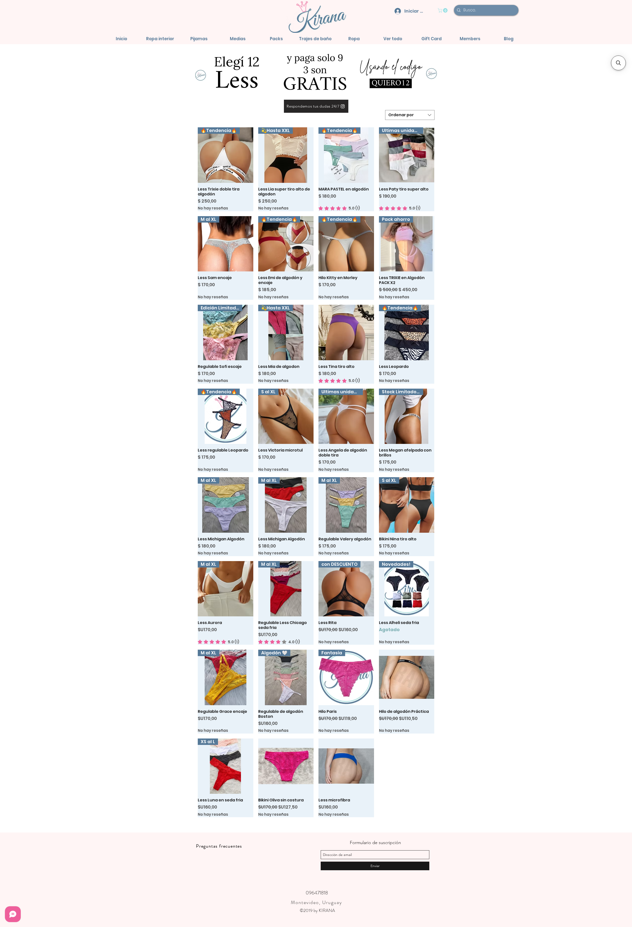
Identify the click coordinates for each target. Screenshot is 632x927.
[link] (443, 10)
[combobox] (409, 115)
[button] (160, 39)
